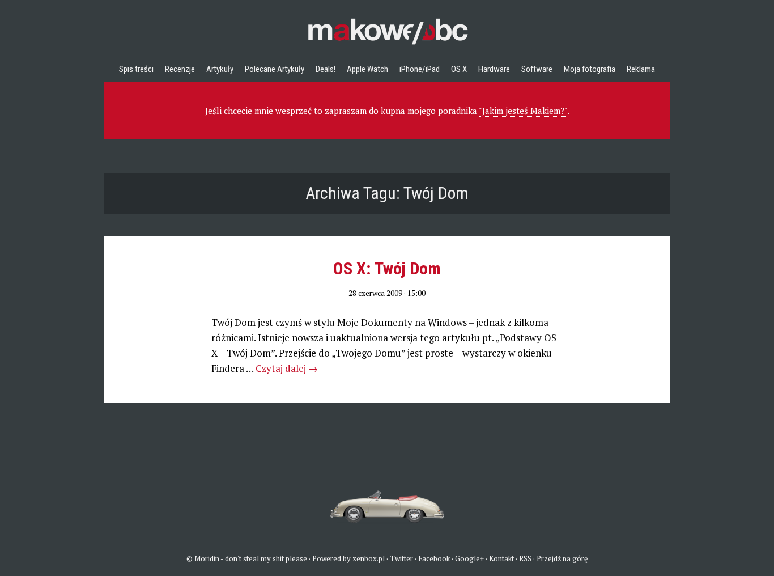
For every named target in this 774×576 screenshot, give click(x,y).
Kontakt (501, 558)
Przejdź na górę (562, 558)
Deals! (325, 69)
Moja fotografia (589, 69)
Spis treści (136, 69)
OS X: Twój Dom (387, 268)
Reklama (641, 69)
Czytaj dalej (287, 368)
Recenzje (180, 69)
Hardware (494, 69)
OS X (459, 69)
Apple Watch (367, 69)
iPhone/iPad (419, 69)
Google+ (469, 558)
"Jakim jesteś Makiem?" (523, 110)
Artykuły (219, 69)
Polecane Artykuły (274, 69)
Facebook (434, 558)
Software (536, 69)
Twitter (401, 558)
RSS (525, 558)
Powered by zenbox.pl (348, 558)
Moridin (206, 558)
